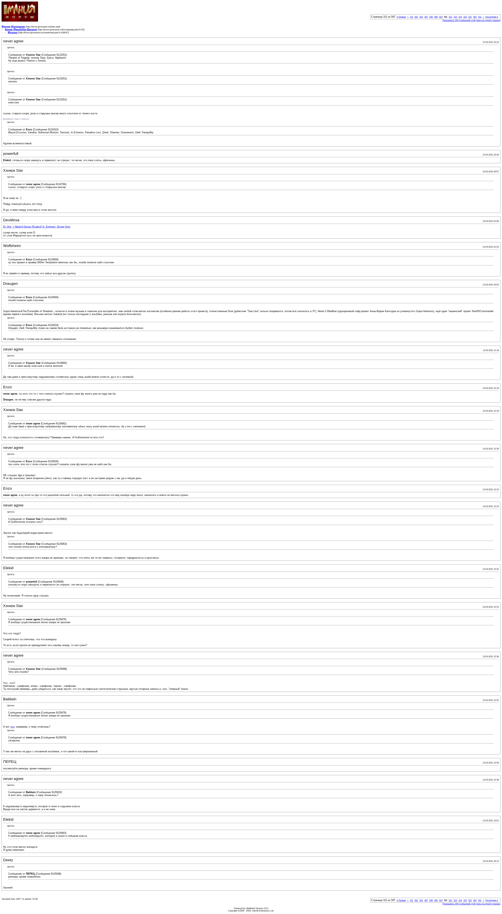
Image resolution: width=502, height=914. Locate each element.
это (12, 726)
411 (479, 17)
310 (441, 17)
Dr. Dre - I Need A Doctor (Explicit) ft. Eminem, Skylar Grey (36, 226)
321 (470, 17)
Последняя (491, 17)
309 (436, 17)
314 (460, 17)
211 (411, 17)
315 (465, 17)
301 (421, 17)
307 (426, 17)
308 (431, 17)
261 (416, 17)
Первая (401, 17)
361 (475, 17)
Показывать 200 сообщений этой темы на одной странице (471, 20)
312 (450, 17)
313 (455, 17)
